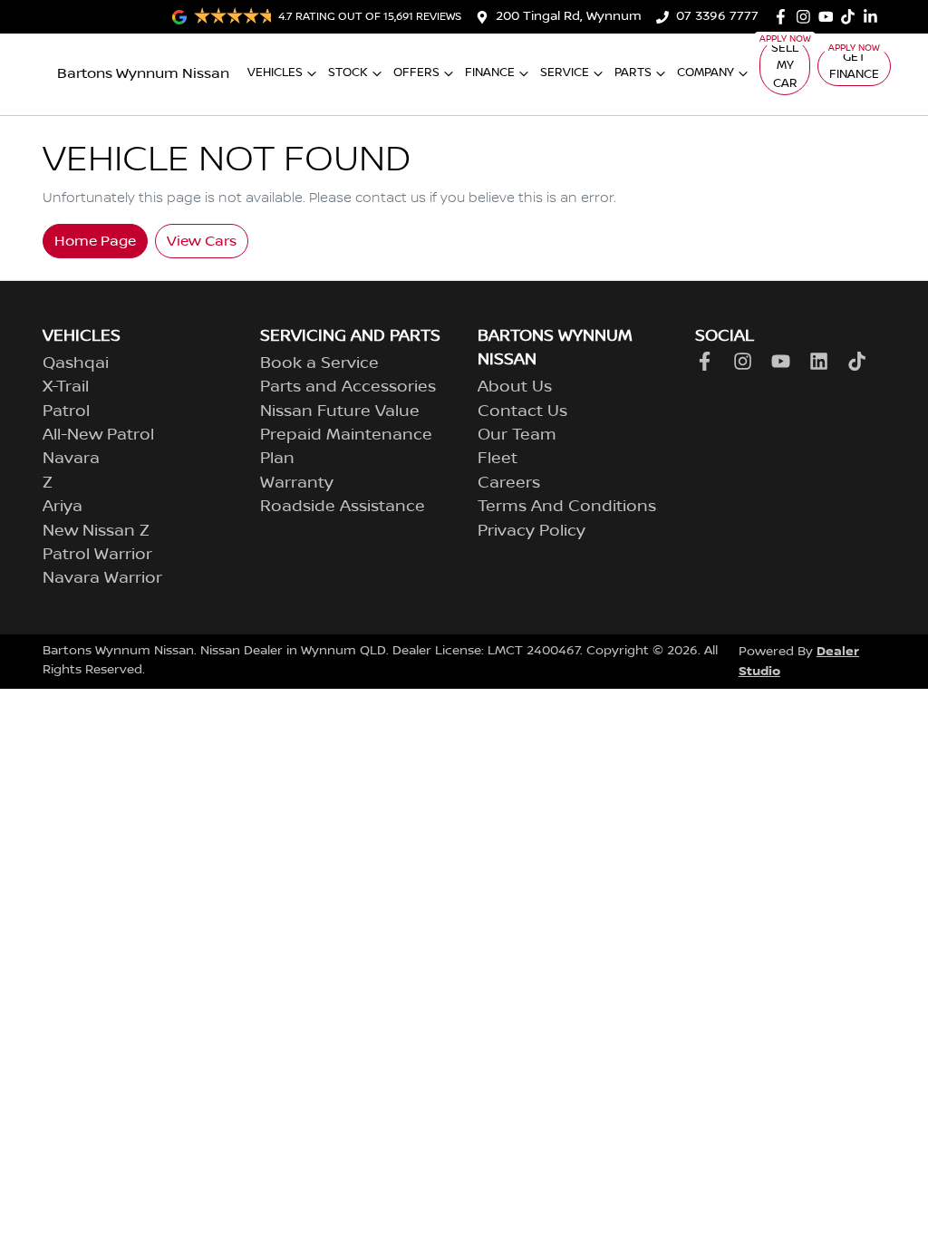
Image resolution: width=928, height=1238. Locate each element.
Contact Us (522, 411)
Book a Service (319, 363)
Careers (509, 483)
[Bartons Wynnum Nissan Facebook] (784, 16)
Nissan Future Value (340, 411)
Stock (348, 72)
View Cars (202, 241)
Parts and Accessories (348, 387)
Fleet (497, 459)
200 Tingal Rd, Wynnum (569, 16)
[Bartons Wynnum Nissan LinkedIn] (874, 16)
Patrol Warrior (97, 555)
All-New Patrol (98, 435)
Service (564, 72)
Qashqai (76, 363)
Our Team (517, 435)
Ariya (62, 507)
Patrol (66, 411)
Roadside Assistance (342, 507)
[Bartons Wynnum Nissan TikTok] (860, 361)
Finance (490, 72)
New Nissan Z (96, 531)
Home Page (95, 241)
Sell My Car (784, 65)
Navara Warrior (102, 578)
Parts (633, 72)
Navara (71, 459)
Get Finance (854, 66)
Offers (416, 72)
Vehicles (275, 72)
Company (705, 72)
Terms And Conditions (567, 507)
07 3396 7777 (717, 16)
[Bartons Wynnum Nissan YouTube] (829, 16)
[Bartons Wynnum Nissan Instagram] (807, 16)
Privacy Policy (531, 531)
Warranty (297, 483)
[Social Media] (851, 16)
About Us (515, 387)
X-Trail (66, 387)
